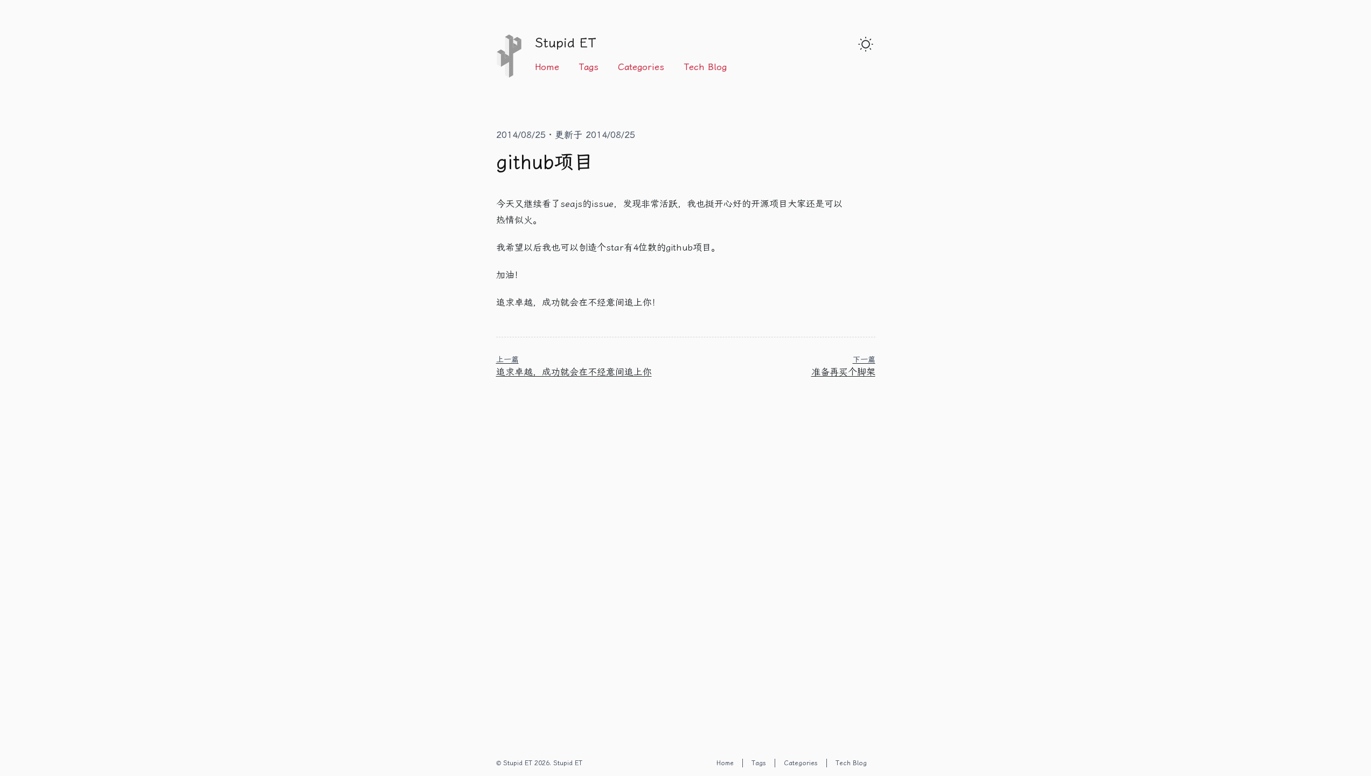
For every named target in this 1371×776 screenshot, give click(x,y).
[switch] (865, 44)
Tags (588, 66)
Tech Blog (705, 66)
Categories (641, 66)
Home (547, 66)
